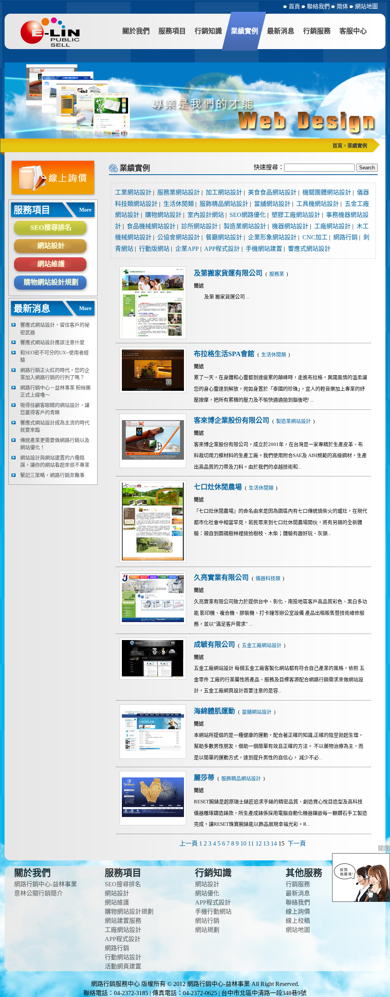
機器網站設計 (290, 226)
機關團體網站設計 (326, 192)
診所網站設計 (199, 226)
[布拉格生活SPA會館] (153, 370)
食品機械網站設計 (151, 226)
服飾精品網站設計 (224, 204)
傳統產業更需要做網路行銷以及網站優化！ (55, 444)
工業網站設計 (133, 192)
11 (251, 843)
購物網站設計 (163, 215)
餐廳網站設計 (224, 237)
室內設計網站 (205, 215)
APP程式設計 (222, 248)
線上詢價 (298, 911)
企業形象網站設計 (272, 237)
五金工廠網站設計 (262, 645)
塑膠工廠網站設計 (296, 215)
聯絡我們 (319, 6)
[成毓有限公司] (153, 659)
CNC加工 (315, 237)
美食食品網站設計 (272, 192)
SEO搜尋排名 (51, 227)
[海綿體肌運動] (153, 731)
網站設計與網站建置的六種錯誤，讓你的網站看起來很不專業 (55, 461)
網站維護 (51, 264)
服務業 (277, 274)
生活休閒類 (178, 204)
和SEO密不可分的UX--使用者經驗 (54, 356)
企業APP (187, 248)
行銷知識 (208, 31)
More (85, 210)
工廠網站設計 (332, 226)
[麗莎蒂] (153, 798)
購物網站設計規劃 (51, 282)
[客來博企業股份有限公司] (153, 441)
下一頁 (297, 843)
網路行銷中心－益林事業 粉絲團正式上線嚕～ (55, 391)
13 (266, 843)
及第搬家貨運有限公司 (229, 273)
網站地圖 (366, 6)
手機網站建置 (264, 248)
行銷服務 (317, 31)
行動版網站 (154, 248)
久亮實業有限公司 (222, 577)
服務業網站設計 (178, 192)
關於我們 (136, 31)
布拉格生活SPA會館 (225, 354)
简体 (343, 6)
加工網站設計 (224, 192)
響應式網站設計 (309, 248)
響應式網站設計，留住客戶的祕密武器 (55, 328)
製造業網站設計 (245, 226)
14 (274, 843)
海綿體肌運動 (215, 711)
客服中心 (353, 31)
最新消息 (280, 31)
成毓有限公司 (215, 644)
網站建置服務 (123, 920)
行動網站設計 (123, 957)
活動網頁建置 (123, 966)
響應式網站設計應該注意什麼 (52, 342)
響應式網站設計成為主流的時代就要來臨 (55, 426)
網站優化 (207, 893)
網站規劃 (207, 930)
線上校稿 (298, 920)
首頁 (294, 6)
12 (259, 843)
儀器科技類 (268, 578)
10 (243, 843)
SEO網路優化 (248, 215)
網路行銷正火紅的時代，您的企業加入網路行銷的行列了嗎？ (55, 374)
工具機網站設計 (317, 204)
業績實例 (244, 31)
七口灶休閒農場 (219, 487)
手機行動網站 (213, 911)
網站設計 (51, 246)
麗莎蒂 (205, 778)
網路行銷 (345, 237)
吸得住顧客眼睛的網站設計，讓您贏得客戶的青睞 (55, 409)
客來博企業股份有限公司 (232, 420)
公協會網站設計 (178, 237)
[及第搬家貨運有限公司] (153, 302)
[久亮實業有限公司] (153, 598)
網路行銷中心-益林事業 (45, 884)
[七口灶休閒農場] (153, 521)
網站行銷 (207, 920)
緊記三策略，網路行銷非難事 (52, 475)
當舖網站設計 (272, 204)
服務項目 (172, 31)
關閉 (384, 848)
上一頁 (188, 843)
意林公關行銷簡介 (38, 893)
